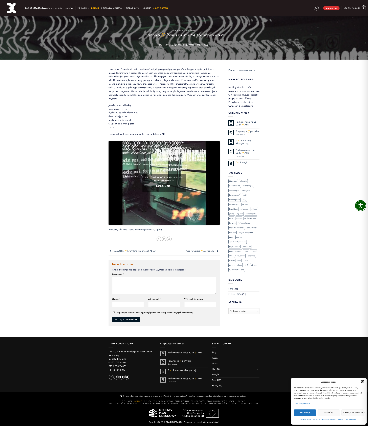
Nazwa (116, 299)
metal (231, 237)
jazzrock (232, 223)
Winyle (215, 374)
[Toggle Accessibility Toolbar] (360, 205)
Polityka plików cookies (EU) (123, 403)
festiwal (245, 204)
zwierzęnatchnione (236, 269)
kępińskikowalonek (236, 227)
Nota (175, 31)
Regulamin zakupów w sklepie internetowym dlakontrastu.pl (171, 403)
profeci (253, 251)
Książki (215, 358)
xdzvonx (254, 265)
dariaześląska (234, 204)
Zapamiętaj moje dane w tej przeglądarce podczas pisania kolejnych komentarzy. (155, 312)
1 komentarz (245, 156)
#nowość (113, 229)
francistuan (233, 209)
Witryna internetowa (193, 299)
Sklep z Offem (182, 401)
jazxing (238, 218)
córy (244, 199)
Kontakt (147, 8)
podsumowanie (235, 251)
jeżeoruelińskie (244, 223)
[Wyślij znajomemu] (169, 239)
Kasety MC (217, 385)
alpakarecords (234, 185)
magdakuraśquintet (246, 232)
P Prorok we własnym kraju (243, 142)
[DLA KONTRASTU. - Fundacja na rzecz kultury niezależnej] (11, 8)
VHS (246, 265)
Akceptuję (305, 412)
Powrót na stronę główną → (241, 70)
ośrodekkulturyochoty (237, 241)
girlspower (244, 209)
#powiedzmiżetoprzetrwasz (141, 229)
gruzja (231, 213)
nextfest (239, 237)
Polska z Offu (131, 8)
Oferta (147, 401)
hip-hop (240, 213)
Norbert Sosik (202, 45)
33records (233, 181)
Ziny (214, 352)
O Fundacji (127, 401)
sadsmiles (251, 255)
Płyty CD (216, 369)
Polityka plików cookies (309, 419)
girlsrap (254, 209)
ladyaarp (232, 232)
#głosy (159, 229)
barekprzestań (234, 195)
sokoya (232, 260)
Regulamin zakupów (217, 401)
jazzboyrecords (250, 218)
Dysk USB (216, 380)
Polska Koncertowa (111, 8)
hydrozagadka (251, 213)
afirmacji (241, 162)
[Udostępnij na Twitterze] (164, 239)
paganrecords (234, 246)
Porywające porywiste (247, 131)
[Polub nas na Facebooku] (111, 377)
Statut (232, 401)
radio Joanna (240, 255)
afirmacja (243, 181)
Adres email (154, 299)
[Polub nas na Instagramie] (116, 377)
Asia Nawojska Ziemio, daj (200, 250)
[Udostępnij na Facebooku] (159, 239)
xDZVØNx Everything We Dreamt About (134, 250)
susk (239, 260)
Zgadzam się (163, 186)
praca (246, 251)
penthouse (247, 246)
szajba (246, 260)
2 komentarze (244, 134)
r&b (230, 255)
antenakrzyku (248, 185)
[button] (362, 381)
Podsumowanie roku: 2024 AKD (246, 123)
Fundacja (82, 8)
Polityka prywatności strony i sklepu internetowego (337, 419)
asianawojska (234, 190)
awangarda (246, 190)
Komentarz (118, 274)
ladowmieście (252, 227)
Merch (215, 363)
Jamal (231, 218)
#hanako (123, 229)
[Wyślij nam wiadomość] (121, 377)
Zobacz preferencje (353, 412)
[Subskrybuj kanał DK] (126, 377)
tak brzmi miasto (235, 265)
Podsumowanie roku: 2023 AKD (246, 151)
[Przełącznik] (257, 369)
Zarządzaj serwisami (302, 403)
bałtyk (245, 195)
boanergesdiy (234, 199)
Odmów (328, 412)
